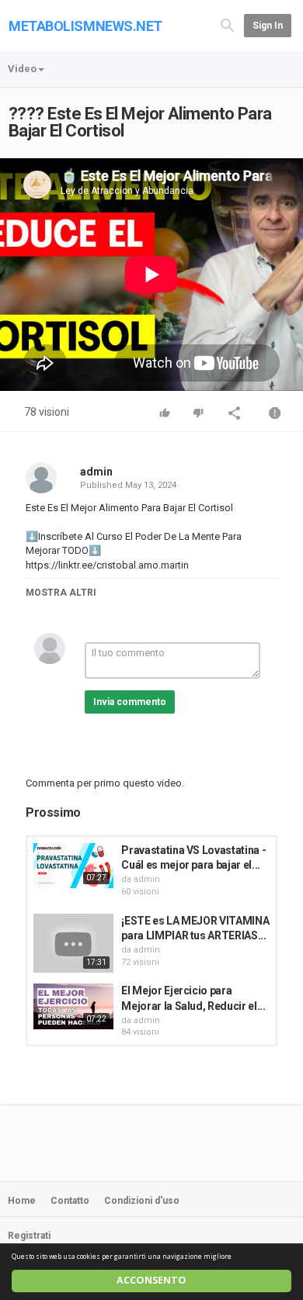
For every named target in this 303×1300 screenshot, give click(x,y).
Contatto (69, 1200)
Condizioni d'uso (141, 1200)
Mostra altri (61, 592)
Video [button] (22, 68)
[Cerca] (227, 24)
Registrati (29, 1235)
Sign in (267, 25)
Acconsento (151, 1280)
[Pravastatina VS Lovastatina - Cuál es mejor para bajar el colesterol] (73, 865)
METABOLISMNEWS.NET (85, 26)
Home (22, 1200)
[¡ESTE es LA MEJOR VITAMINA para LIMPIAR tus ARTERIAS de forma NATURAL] (73, 943)
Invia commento (129, 702)
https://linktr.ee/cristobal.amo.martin (107, 565)
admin (96, 471)
